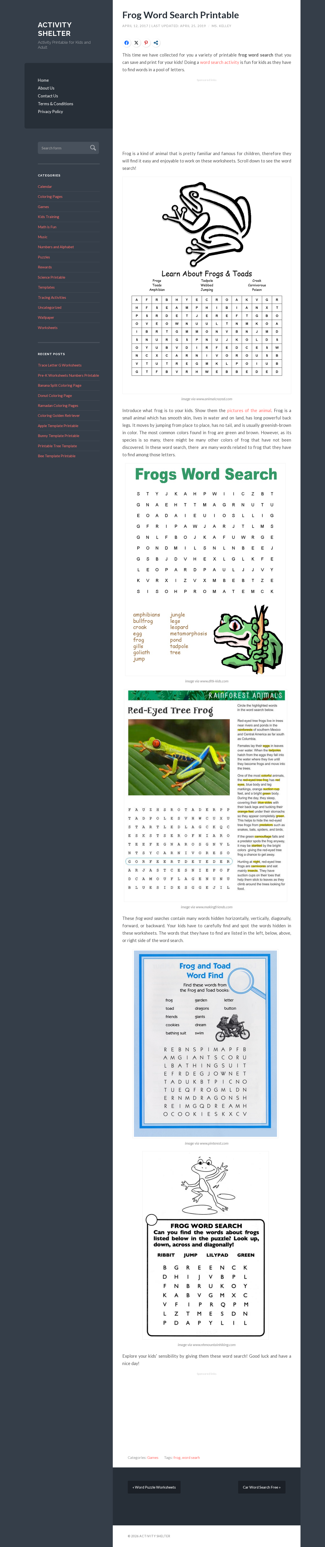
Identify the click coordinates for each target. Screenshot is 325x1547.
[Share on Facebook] (126, 42)
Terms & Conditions (55, 103)
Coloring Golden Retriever (59, 415)
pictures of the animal (249, 410)
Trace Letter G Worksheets (60, 365)
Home (43, 80)
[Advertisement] (206, 114)
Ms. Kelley (221, 26)
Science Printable (51, 277)
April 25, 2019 (193, 26)
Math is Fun (47, 227)
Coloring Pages (50, 196)
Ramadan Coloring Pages (58, 405)
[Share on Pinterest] (146, 42)
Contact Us (48, 95)
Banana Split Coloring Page (59, 385)
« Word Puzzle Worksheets (154, 1487)
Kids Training (48, 216)
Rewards (45, 267)
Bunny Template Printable (58, 435)
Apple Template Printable (58, 426)
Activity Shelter (55, 29)
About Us (46, 88)
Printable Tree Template (57, 446)
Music (42, 237)
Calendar (45, 186)
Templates (46, 287)
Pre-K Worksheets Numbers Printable (68, 375)
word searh (191, 1457)
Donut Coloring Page (55, 395)
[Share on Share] (156, 42)
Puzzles (44, 257)
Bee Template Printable (56, 456)
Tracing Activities (52, 297)
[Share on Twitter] (136, 42)
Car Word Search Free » (262, 1487)
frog (177, 1457)
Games (43, 207)
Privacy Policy (50, 111)
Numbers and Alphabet (56, 247)
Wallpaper (46, 317)
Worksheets (48, 327)
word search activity (219, 62)
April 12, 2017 (135, 26)
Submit (92, 147)
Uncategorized (49, 307)
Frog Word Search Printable (180, 14)
